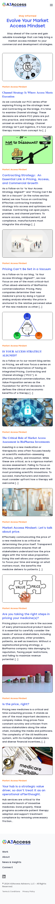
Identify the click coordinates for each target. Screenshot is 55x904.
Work (5, 851)
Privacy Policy (29, 892)
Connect (7, 867)
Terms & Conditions (11, 892)
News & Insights (11, 862)
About (6, 857)
